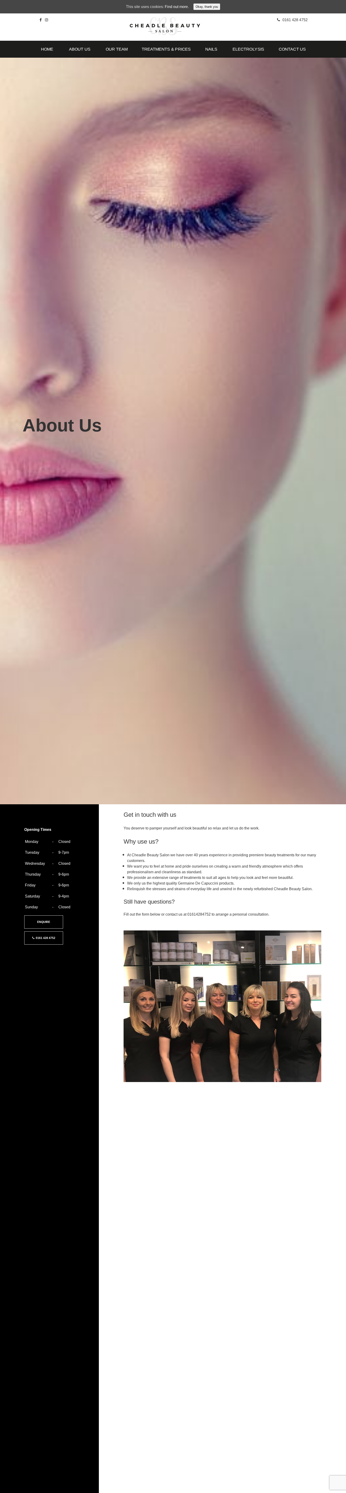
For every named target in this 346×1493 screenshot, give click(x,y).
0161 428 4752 (44, 938)
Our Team (117, 49)
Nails (211, 49)
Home (47, 49)
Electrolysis (248, 49)
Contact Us (292, 49)
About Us (79, 49)
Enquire (43, 922)
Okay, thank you (207, 6)
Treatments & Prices (166, 49)
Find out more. (177, 7)
